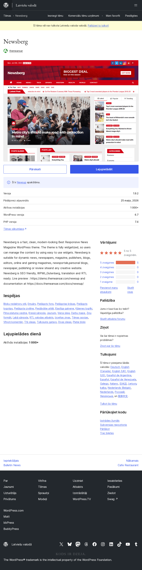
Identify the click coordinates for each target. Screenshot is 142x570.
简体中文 (123, 396)
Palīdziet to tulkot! (98, 25)
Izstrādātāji (80, 493)
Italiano (114, 383)
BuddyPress (11, 529)
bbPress (8, 522)
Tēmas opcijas (80, 317)
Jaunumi (51, 312)
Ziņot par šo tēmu (110, 345)
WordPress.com (13, 510)
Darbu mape (78, 312)
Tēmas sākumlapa (13, 228)
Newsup (21, 182)
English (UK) (119, 371)
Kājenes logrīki (84, 308)
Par (5, 480)
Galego (104, 383)
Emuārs (32, 303)
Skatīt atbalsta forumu (112, 318)
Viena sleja (63, 312)
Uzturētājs (9, 493)
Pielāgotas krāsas (65, 303)
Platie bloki (79, 321)
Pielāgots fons (45, 303)
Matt (6, 516)
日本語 (123, 383)
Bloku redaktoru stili (14, 303)
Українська (106, 396)
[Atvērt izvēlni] (136, 5)
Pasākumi (113, 486)
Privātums (9, 499)
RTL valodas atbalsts (42, 317)
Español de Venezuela (123, 379)
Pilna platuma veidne (15, 312)
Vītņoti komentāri (13, 321)
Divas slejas (65, 321)
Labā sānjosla (20, 317)
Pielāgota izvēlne (24, 308)
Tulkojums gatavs (47, 321)
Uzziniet (78, 480)
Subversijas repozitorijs (113, 424)
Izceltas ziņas (62, 317)
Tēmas (7, 15)
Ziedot (111, 493)
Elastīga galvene (64, 308)
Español (104, 379)
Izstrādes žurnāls (109, 420)
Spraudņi (43, 493)
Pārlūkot (105, 428)
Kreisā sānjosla (37, 312)
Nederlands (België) (119, 387)
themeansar (16, 50)
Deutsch (115, 366)
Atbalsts (78, 486)
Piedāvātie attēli (44, 308)
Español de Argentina (119, 375)
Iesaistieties (114, 480)
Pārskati (35, 169)
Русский (120, 391)
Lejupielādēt (104, 169)
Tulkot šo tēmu (108, 403)
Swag (112, 499)
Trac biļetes (107, 433)
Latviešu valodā (22, 544)
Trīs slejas (30, 321)
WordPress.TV (82, 499)
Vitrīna (42, 480)
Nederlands (106, 391)
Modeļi (42, 499)
